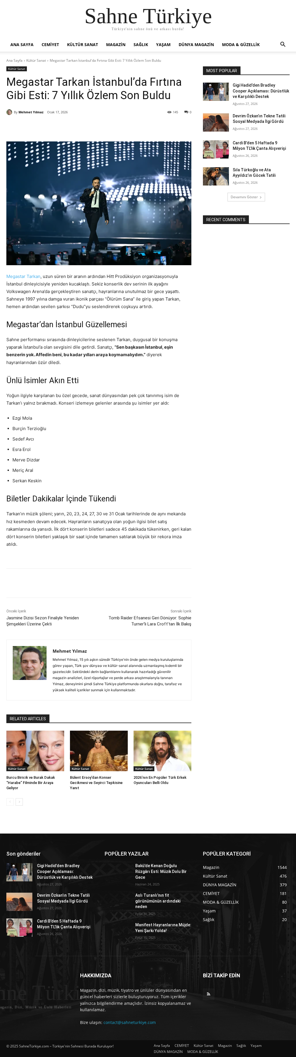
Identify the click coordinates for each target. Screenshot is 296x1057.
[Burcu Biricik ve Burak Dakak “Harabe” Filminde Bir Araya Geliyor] (35, 751)
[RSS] (208, 994)
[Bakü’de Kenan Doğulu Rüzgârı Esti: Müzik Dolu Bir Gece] (118, 872)
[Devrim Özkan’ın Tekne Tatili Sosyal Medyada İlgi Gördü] (216, 122)
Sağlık (141, 44)
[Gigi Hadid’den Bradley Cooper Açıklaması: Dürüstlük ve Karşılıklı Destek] (216, 92)
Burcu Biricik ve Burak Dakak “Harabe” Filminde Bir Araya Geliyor (30, 782)
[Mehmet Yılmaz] (10, 112)
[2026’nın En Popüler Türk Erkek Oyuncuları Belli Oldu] (162, 751)
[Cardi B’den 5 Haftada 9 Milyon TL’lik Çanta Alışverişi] (216, 149)
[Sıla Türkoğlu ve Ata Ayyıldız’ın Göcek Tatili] (216, 176)
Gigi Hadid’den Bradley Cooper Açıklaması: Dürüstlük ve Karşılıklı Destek (261, 91)
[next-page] (19, 802)
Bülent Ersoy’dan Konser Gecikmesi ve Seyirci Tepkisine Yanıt (96, 782)
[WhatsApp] (87, 127)
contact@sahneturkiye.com (129, 1022)
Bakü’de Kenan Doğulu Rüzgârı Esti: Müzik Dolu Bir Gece (161, 871)
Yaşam (163, 44)
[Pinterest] (73, 127)
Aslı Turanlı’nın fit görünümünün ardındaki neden (157, 901)
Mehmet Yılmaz (30, 112)
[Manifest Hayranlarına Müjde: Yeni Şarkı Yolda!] (118, 931)
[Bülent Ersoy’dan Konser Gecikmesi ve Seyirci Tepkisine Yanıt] (99, 751)
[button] (283, 45)
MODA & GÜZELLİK (241, 44)
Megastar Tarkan (23, 276)
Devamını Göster (244, 196)
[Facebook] (47, 127)
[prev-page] (10, 802)
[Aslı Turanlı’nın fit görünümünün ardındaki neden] (118, 902)
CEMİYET (50, 44)
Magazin (115, 44)
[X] (60, 127)
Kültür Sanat (82, 44)
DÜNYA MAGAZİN (196, 44)
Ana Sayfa (22, 44)
